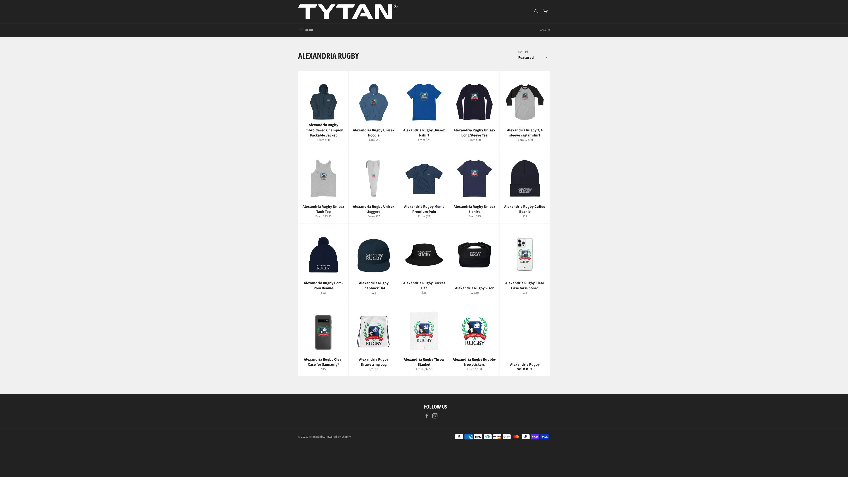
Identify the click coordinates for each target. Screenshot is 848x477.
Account (545, 30)
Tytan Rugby (316, 437)
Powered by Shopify (338, 437)
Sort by (523, 52)
